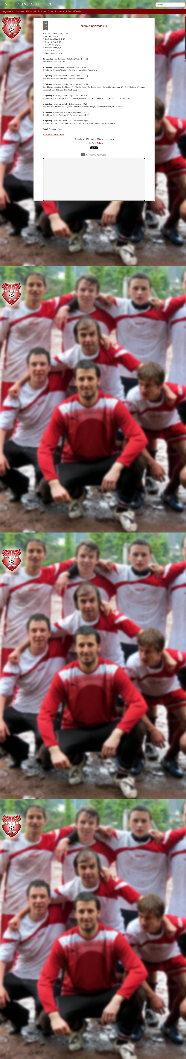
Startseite (20, 11)
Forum (50, 11)
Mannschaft (31, 11)
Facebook (59, 11)
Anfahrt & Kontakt (73, 11)
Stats (94, 143)
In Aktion (42, 11)
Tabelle (100, 143)
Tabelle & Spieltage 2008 (94, 26)
